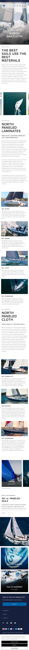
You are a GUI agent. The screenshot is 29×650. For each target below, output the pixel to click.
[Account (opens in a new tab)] (17, 6)
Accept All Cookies (14, 642)
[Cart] (22, 6)
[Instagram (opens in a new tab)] (7, 623)
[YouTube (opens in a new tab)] (15, 623)
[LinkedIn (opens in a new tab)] (11, 623)
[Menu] (25, 6)
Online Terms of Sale (19, 632)
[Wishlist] (20, 6)
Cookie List (5, 632)
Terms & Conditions (11, 632)
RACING (12, 482)
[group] (12, 473)
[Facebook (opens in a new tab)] (3, 623)
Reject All (14, 645)
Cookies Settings (14, 648)
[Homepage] (3, 6)
